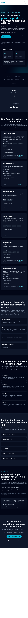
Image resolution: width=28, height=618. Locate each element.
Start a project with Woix (14, 536)
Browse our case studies (14, 540)
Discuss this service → (20, 156)
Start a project (6, 36)
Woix (3, 2)
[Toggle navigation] (25, 2)
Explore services (17, 36)
